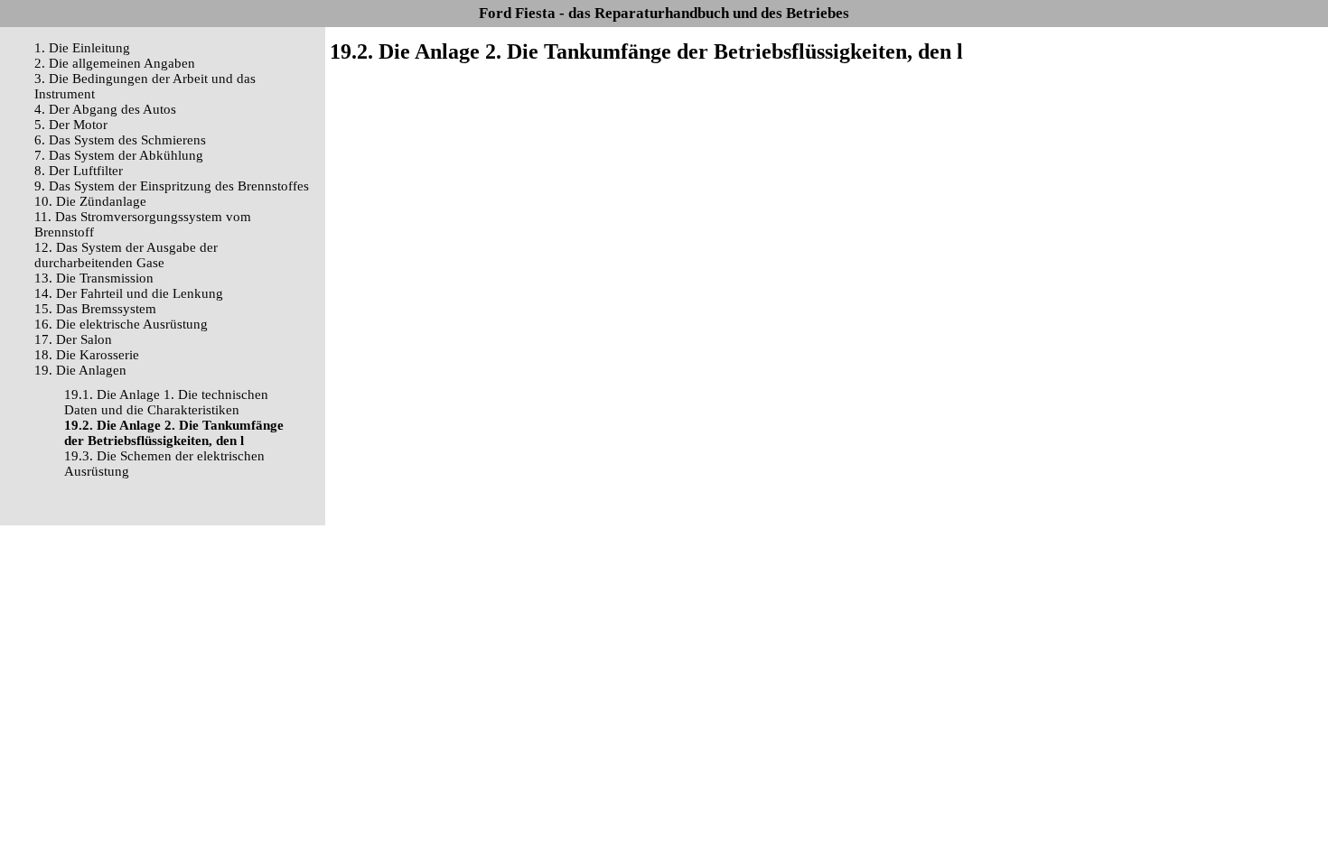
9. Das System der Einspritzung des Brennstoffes (171, 186)
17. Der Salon (73, 339)
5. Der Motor (71, 124)
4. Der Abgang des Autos (105, 109)
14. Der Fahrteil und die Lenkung (128, 293)
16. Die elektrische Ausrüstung (121, 324)
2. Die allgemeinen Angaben (114, 63)
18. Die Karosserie (86, 355)
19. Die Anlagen (80, 370)
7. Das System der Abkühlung (118, 155)
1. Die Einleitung (82, 48)
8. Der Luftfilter (78, 170)
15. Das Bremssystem (95, 309)
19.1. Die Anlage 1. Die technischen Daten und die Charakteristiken (166, 402)
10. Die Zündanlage (90, 201)
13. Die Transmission (94, 278)
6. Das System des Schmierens (120, 140)
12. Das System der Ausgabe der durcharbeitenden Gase (126, 255)
